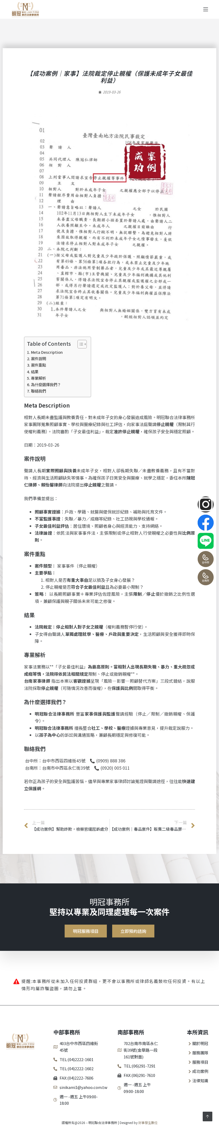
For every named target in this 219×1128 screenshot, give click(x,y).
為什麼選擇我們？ (46, 384)
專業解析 (38, 378)
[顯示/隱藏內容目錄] (79, 344)
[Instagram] (206, 504)
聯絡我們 (38, 391)
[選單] (205, 9)
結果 (34, 371)
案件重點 (38, 365)
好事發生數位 (148, 1122)
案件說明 (38, 358)
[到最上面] (207, 1116)
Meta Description (47, 352)
